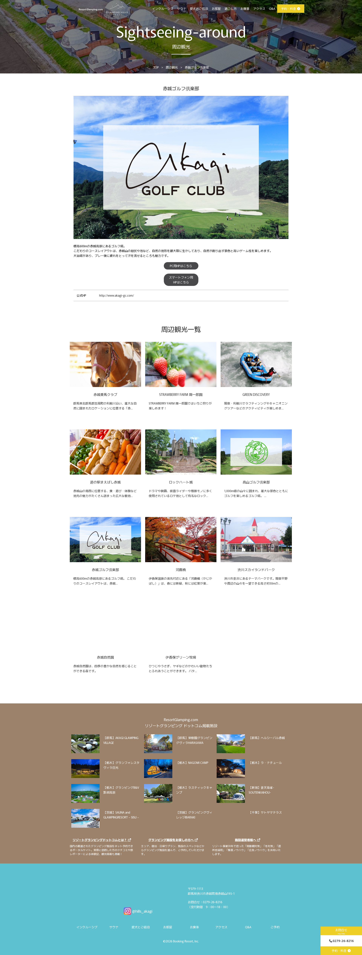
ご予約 (275, 927)
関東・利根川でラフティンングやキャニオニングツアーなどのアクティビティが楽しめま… (256, 405)
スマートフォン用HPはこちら (181, 279)
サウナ (181, 8)
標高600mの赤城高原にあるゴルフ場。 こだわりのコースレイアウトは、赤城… (104, 581)
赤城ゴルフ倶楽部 (105, 569)
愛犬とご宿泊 (199, 8)
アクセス (259, 8)
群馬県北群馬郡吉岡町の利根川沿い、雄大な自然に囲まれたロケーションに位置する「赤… (105, 405)
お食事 (244, 8)
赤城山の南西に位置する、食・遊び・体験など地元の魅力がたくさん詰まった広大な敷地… (105, 493)
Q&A (272, 8)
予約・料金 (289, 8)
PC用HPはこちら (181, 265)
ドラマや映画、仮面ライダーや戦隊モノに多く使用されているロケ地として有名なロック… (180, 493)
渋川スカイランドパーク (256, 569)
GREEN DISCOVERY (256, 394)
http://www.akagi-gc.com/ (116, 295)
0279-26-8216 (343, 940)
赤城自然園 (105, 657)
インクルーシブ (162, 8)
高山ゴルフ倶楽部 (256, 481)
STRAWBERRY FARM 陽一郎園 (180, 394)
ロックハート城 (181, 481)
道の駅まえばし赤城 (105, 481)
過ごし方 (231, 8)
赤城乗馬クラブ (105, 394)
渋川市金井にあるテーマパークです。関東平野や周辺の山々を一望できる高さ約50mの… (256, 581)
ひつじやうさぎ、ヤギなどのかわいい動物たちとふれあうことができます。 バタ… (180, 668)
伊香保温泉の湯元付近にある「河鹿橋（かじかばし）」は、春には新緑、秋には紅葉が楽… (180, 581)
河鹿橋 (181, 569)
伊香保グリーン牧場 (181, 657)
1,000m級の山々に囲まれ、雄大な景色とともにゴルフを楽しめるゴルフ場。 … (256, 493)
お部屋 (216, 8)
